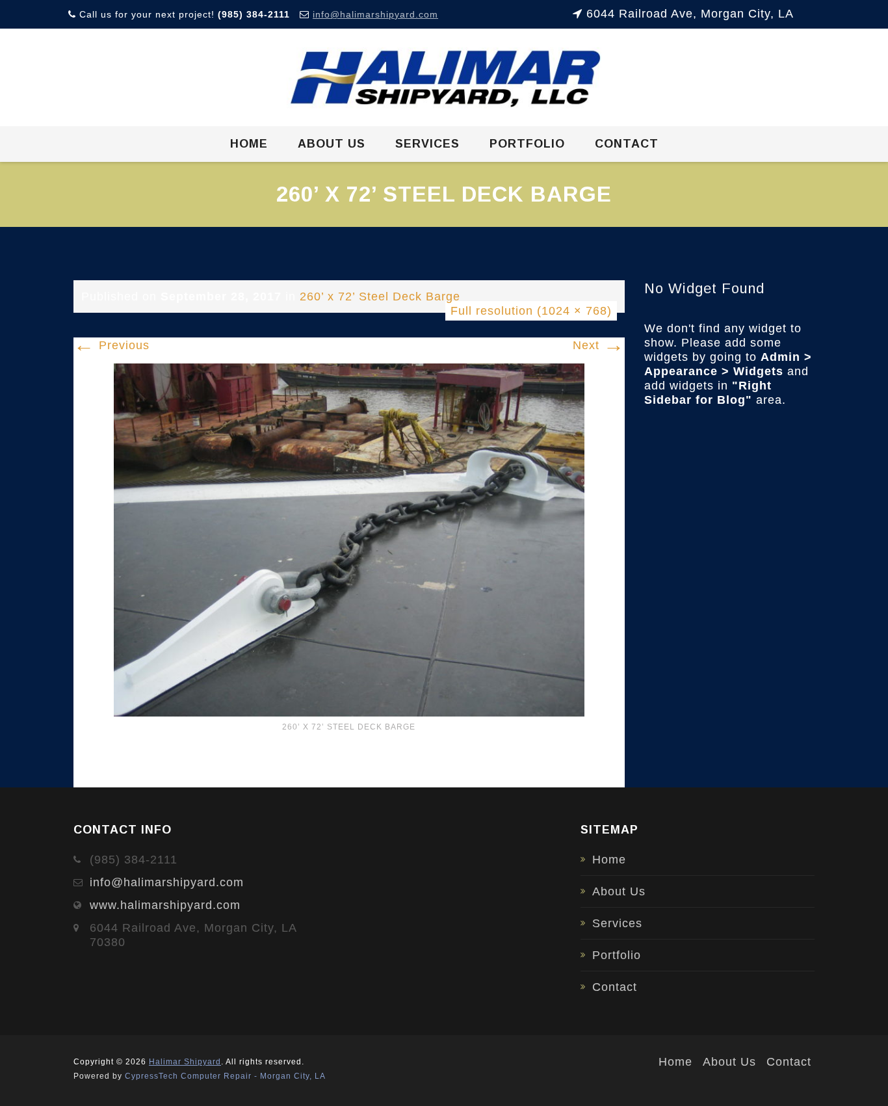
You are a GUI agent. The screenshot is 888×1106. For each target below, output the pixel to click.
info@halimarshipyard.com (375, 14)
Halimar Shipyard (185, 1061)
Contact (627, 143)
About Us (331, 143)
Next (599, 345)
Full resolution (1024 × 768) (531, 310)
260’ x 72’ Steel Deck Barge (380, 296)
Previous (111, 345)
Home (249, 143)
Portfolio (527, 143)
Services (427, 143)
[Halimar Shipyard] (444, 78)
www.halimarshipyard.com (165, 905)
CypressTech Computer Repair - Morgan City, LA (225, 1076)
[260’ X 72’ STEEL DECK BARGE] (349, 539)
